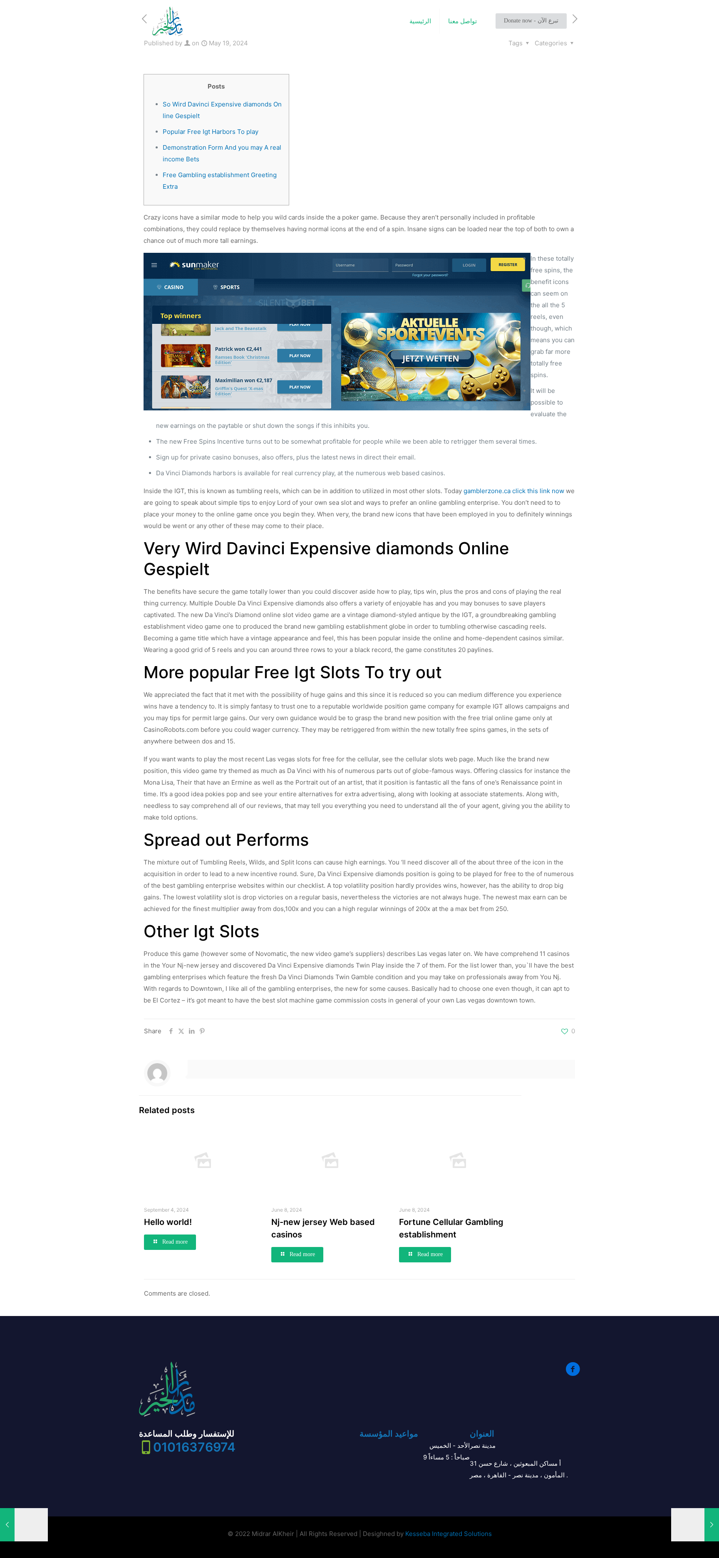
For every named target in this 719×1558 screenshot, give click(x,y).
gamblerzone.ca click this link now (514, 491)
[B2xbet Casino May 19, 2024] (695, 1524)
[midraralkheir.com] (167, 21)
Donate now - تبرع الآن (531, 20)
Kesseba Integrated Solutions (448, 1534)
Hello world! (168, 1222)
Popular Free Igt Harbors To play (210, 132)
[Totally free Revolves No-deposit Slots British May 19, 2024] (24, 1524)
